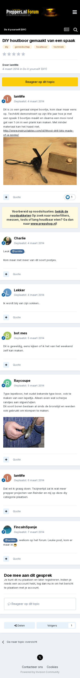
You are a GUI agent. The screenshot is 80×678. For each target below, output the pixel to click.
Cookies (52, 667)
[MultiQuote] (6, 197)
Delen (21, 625)
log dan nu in (45, 583)
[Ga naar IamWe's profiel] (7, 99)
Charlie (20, 238)
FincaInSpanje (25, 527)
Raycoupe (22, 381)
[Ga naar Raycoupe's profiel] (7, 383)
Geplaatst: (29, 101)
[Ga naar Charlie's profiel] (7, 241)
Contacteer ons (32, 667)
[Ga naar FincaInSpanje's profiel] (7, 530)
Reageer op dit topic (40, 82)
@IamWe (17, 251)
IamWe (14, 64)
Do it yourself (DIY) (35, 68)
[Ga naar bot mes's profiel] (7, 336)
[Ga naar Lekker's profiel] (7, 292)
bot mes (20, 333)
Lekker (19, 290)
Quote (17, 197)
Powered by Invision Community (40, 672)
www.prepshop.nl (43, 223)
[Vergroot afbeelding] (40, 160)
